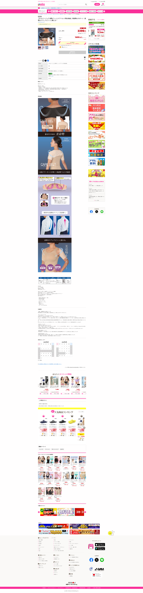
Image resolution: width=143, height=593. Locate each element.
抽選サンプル (41, 565)
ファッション (50, 14)
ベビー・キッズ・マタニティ (74, 543)
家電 (70, 541)
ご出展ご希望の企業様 (96, 587)
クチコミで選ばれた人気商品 (43, 560)
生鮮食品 (40, 541)
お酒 (39, 550)
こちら (52, 75)
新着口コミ (56, 574)
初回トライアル (41, 567)
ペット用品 (71, 545)
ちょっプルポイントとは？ (58, 565)
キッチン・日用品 (57, 541)
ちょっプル (45, 14)
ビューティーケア (57, 545)
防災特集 (76, 11)
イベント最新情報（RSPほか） (74, 557)
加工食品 (40, 543)
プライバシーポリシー (52, 587)
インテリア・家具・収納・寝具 (59, 550)
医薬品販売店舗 (82, 587)
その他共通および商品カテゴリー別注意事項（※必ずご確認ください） (50, 363)
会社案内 (88, 587)
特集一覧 (40, 557)
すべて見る (54, 537)
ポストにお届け (102, 11)
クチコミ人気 (83, 11)
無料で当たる (54, 11)
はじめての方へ (94, 1)
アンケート (56, 572)
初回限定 (62, 11)
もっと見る (81, 411)
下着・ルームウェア (56, 14)
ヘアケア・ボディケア (57, 543)
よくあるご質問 (102, 1)
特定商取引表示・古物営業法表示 (71, 587)
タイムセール (56, 557)
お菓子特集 (69, 11)
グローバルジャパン (41, 22)
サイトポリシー (60, 587)
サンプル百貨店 (40, 14)
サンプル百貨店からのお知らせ (74, 562)
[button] (49, 11)
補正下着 (61, 14)
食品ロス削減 (92, 11)
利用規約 (44, 587)
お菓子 (40, 545)
